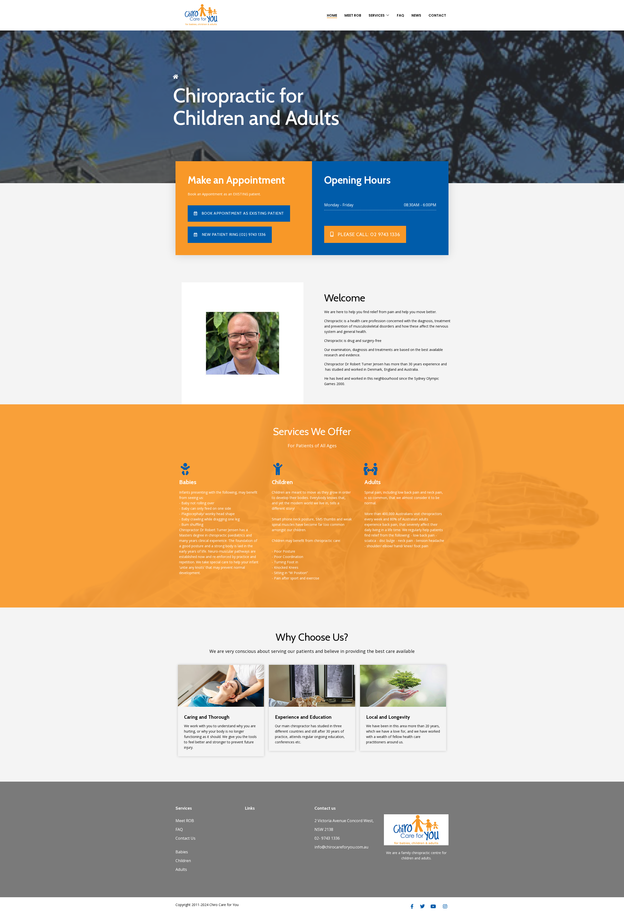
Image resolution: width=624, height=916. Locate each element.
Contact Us (185, 838)
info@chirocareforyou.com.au (341, 847)
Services (377, 15)
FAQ (400, 15)
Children (183, 860)
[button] (230, 235)
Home (332, 15)
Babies (182, 852)
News (416, 15)
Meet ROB (185, 820)
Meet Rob (352, 15)
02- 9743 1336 (327, 838)
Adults (181, 869)
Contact (437, 15)
